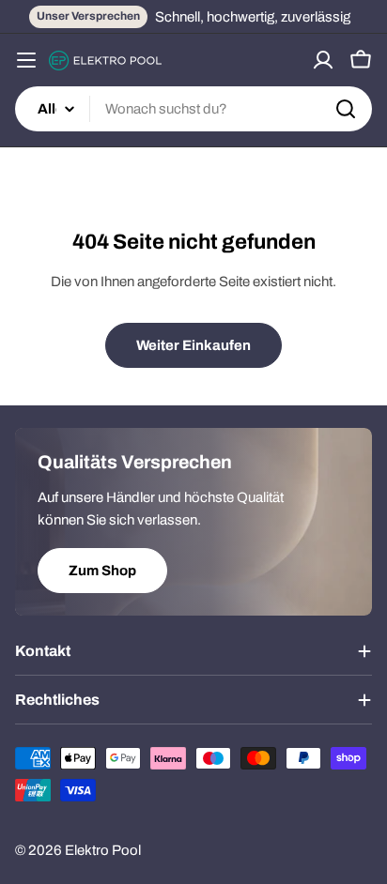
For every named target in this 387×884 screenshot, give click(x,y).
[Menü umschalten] (26, 60)
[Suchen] (345, 109)
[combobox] (193, 108)
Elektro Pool (103, 850)
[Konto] (323, 60)
